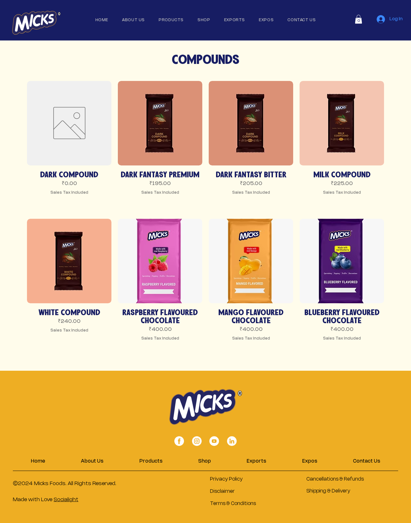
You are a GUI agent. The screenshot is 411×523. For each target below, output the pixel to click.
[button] (358, 19)
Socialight (66, 499)
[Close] (179, 441)
